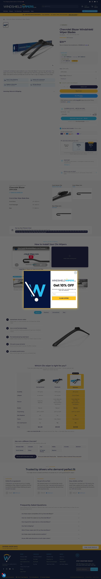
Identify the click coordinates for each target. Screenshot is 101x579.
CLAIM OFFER (64, 298)
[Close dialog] (75, 272)
